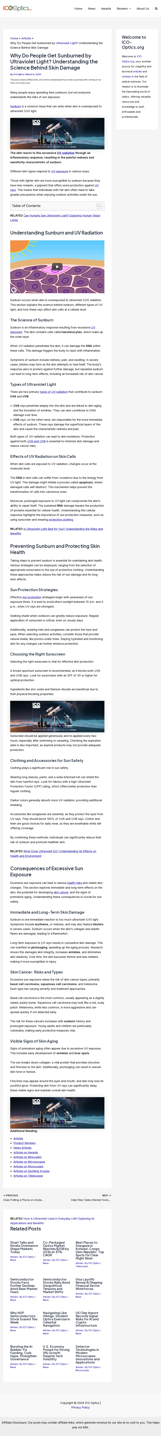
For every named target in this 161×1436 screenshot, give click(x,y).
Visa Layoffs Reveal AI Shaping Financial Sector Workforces (89, 1284)
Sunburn (15, 106)
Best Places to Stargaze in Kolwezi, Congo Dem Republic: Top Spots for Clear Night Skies (90, 1250)
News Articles (22, 1147)
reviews (126, 76)
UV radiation (66, 153)
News (13, 1260)
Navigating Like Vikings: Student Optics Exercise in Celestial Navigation (56, 1319)
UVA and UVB (36, 441)
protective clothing (61, 519)
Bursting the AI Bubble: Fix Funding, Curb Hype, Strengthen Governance (23, 1352)
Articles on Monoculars (28, 1166)
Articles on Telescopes (28, 1175)
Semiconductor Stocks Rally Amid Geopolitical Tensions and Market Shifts (56, 1285)
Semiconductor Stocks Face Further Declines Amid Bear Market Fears (23, 1285)
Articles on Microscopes (29, 1161)
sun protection (31, 597)
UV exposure (59, 171)
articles (137, 71)
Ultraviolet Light (66, 43)
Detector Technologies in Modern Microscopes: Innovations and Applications (88, 1354)
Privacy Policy (80, 1407)
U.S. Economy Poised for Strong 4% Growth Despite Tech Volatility (56, 1352)
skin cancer (61, 892)
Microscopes (82, 1370)
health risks (74, 883)
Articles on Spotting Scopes (31, 1171)
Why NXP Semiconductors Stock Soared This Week (23, 1317)
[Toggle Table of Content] (97, 206)
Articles (18, 1138)
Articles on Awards (25, 1152)
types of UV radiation (54, 391)
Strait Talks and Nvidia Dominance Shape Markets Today (24, 1247)
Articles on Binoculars (27, 1157)
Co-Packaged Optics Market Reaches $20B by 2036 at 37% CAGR (56, 1248)
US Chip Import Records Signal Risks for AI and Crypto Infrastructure (87, 1319)
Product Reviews (24, 1143)
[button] (129, 8)
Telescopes (82, 1266)
